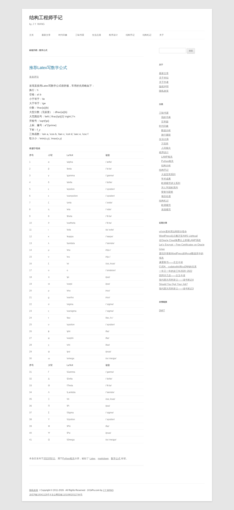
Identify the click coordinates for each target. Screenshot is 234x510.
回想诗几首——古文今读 (172, 275)
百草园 (164, 121)
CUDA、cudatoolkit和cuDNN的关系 (178, 266)
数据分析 (166, 130)
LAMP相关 (167, 156)
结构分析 (166, 165)
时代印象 (62, 35)
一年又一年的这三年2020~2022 (175, 271)
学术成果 (166, 178)
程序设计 (113, 35)
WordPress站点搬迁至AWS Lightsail (178, 235)
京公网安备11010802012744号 (66, 494)
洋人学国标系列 (169, 187)
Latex (92, 458)
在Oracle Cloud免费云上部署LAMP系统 (180, 240)
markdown (103, 458)
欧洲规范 (166, 205)
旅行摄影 (166, 134)
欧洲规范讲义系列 (170, 183)
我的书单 (166, 117)
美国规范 (166, 209)
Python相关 (68, 458)
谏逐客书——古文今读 (171, 262)
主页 (31, 35)
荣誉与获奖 (167, 192)
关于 (161, 35)
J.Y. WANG (108, 490)
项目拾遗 (166, 196)
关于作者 (164, 82)
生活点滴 (96, 35)
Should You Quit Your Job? (173, 284)
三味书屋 (79, 35)
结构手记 (130, 35)
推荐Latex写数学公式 (48, 67)
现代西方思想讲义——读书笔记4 (176, 279)
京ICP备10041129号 (39, 494)
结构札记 (147, 35)
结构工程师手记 (46, 17)
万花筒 (164, 143)
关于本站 (164, 77)
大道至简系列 (168, 174)
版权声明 (164, 86)
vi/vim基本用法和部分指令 (173, 231)
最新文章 (46, 35)
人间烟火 (166, 148)
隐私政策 (164, 91)
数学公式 (115, 458)
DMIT (162, 310)
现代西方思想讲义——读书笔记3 (176, 288)
